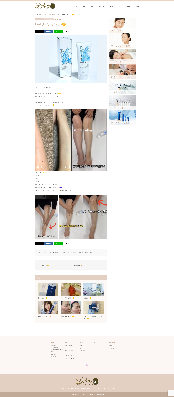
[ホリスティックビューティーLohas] (45, 6)
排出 (86, 252)
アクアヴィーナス (69, 358)
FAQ (119, 6)
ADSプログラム (69, 356)
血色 (70, 252)
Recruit (128, 6)
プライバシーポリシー (56, 356)
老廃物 (89, 252)
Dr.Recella (102, 6)
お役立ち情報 (49, 19)
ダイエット (94, 252)
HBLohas (45, 252)
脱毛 (66, 353)
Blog (111, 6)
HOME (75, 6)
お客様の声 (82, 350)
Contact (137, 6)
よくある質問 (54, 354)
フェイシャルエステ (70, 348)
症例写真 (82, 348)
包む (83, 252)
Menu (92, 6)
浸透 (80, 252)
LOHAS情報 (40, 19)
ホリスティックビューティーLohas (84, 394)
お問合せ (111, 345)
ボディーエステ (69, 350)
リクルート (111, 348)
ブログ (96, 345)
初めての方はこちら (70, 345)
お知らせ (82, 345)
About (84, 6)
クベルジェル (75, 252)
